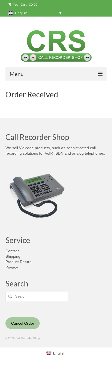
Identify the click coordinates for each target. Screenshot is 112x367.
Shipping (12, 256)
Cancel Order (22, 323)
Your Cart (25, 4)
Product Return (18, 262)
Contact (12, 251)
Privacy (11, 267)
